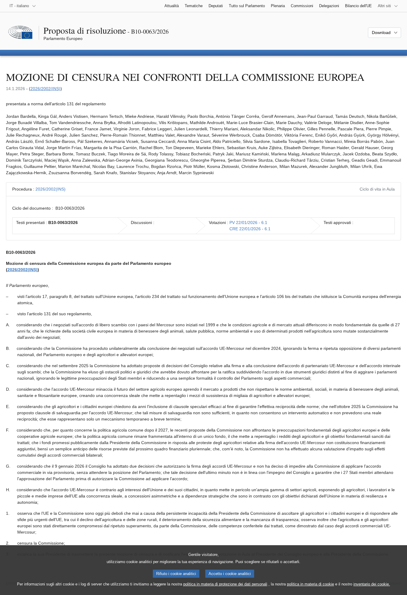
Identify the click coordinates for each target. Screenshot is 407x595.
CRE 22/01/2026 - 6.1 (250, 228)
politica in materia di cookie (310, 584)
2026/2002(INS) (45, 88)
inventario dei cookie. (371, 584)
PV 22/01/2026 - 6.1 (248, 222)
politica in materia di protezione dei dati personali (225, 584)
